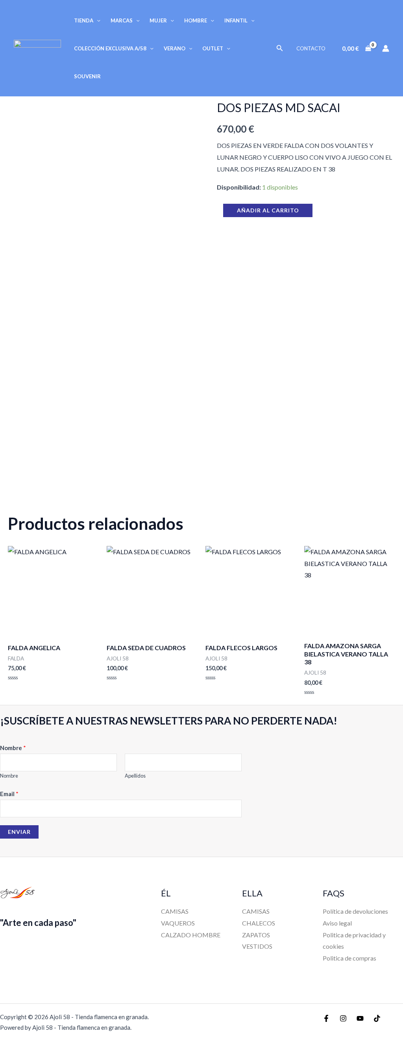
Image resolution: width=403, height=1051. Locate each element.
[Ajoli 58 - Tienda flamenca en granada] (37, 47)
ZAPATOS (256, 935)
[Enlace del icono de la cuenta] (385, 48)
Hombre (195, 20)
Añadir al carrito (268, 210)
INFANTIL (236, 20)
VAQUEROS (178, 923)
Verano (174, 48)
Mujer (158, 20)
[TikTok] (377, 1018)
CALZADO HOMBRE (190, 935)
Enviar (19, 831)
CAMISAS (175, 911)
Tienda (83, 20)
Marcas (122, 20)
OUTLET (212, 48)
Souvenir (87, 76)
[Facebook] (326, 1018)
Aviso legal (337, 923)
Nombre (13, 747)
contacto (310, 48)
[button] (279, 48)
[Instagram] (343, 1018)
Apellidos (135, 776)
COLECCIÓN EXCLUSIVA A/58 (110, 48)
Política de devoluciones (355, 911)
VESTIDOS (257, 946)
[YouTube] (360, 1018)
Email (9, 793)
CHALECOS (258, 923)
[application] (96, 20)
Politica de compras (349, 958)
